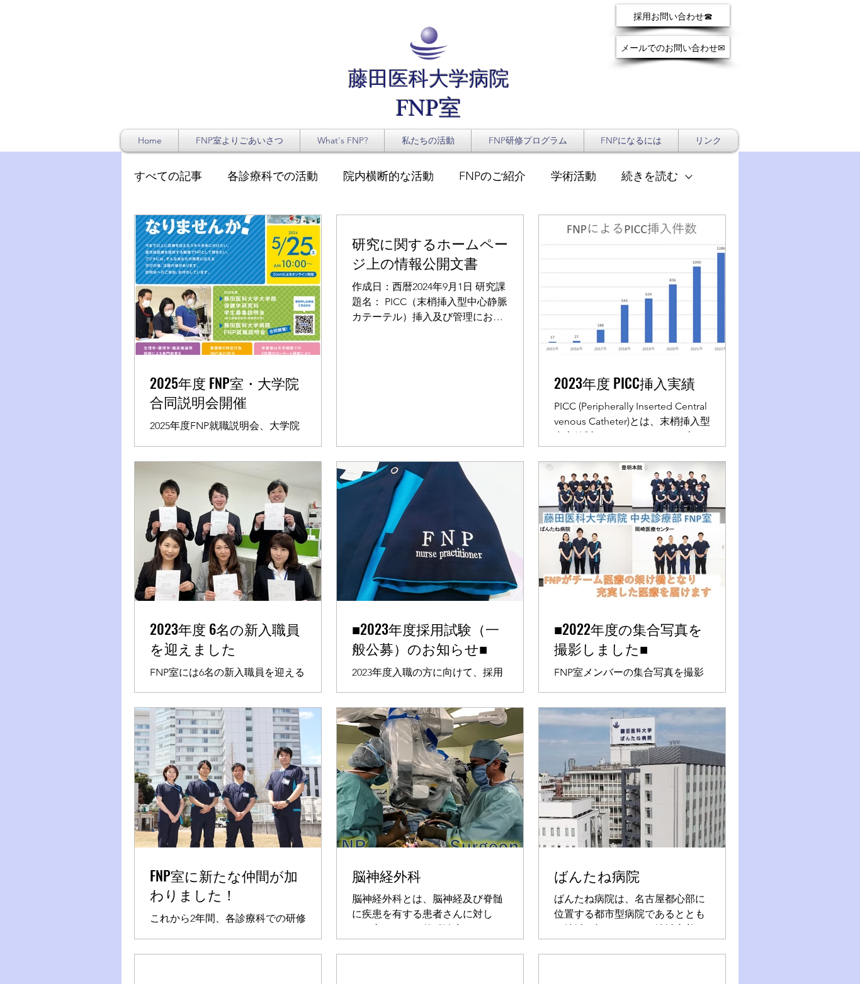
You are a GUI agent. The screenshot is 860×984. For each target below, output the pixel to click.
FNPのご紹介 (492, 176)
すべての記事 (168, 176)
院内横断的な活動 (388, 176)
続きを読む (649, 176)
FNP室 (428, 110)
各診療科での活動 (272, 176)
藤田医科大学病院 (428, 80)
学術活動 (573, 176)
